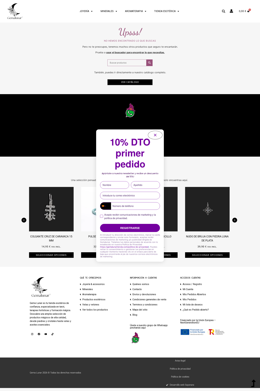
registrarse (130, 228)
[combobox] (105, 206)
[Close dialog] (155, 135)
